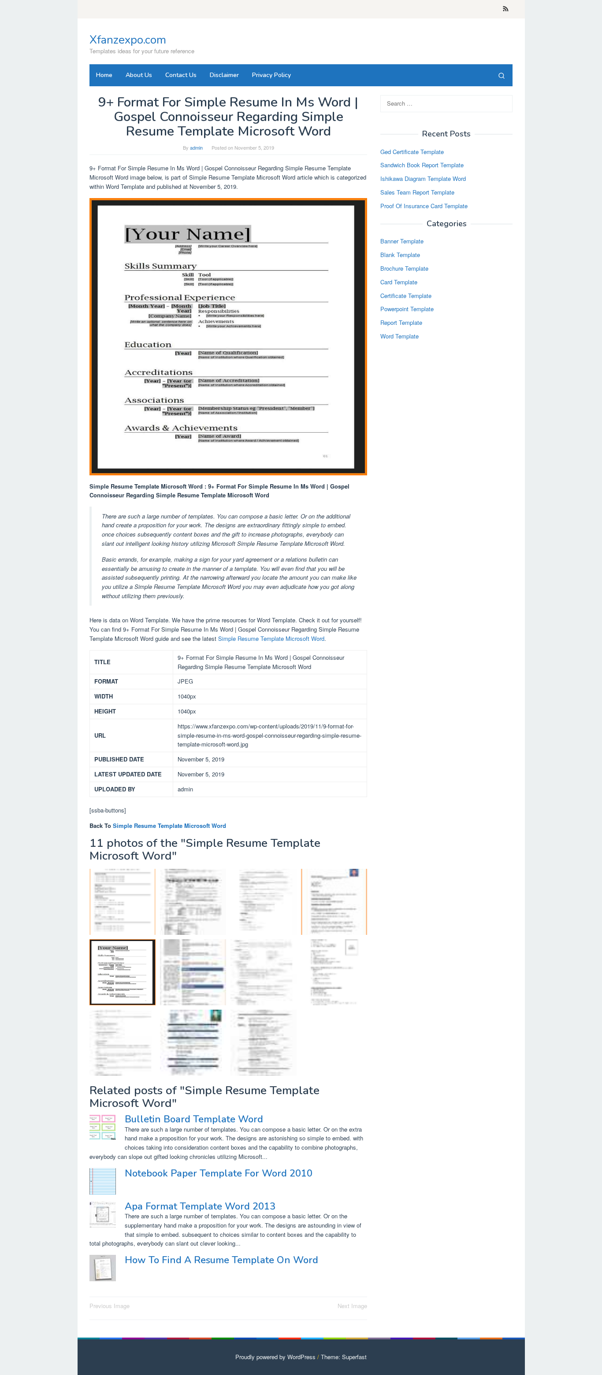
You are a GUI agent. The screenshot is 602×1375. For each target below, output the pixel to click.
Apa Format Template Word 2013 (200, 1206)
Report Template (401, 323)
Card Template (398, 282)
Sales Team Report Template (417, 192)
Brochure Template (404, 268)
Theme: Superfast (344, 1357)
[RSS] (506, 9)
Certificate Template (405, 295)
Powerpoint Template (407, 309)
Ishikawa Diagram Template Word (423, 179)
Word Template (399, 336)
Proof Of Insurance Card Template (424, 206)
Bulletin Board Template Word (194, 1119)
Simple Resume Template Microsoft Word (271, 638)
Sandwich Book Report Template (422, 165)
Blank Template (400, 255)
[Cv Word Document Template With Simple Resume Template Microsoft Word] (193, 1043)
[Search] (502, 75)
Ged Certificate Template (412, 151)
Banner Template (402, 241)
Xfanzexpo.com (127, 40)
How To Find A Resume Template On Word (221, 1260)
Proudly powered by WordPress (275, 1357)
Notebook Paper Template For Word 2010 (218, 1173)
